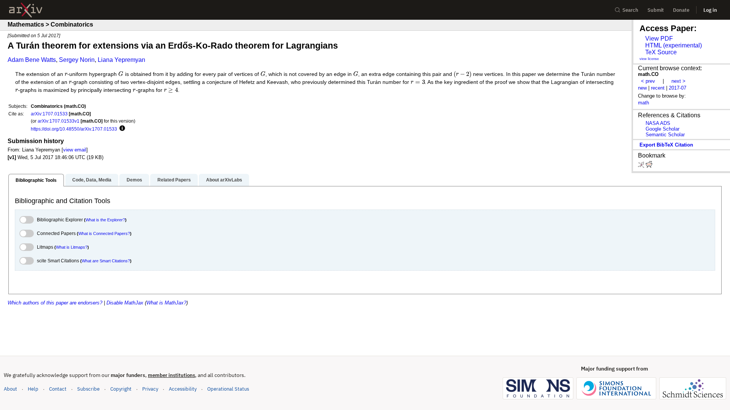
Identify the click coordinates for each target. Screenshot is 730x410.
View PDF (659, 38)
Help (33, 389)
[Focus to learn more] (121, 128)
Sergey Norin (77, 60)
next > (678, 81)
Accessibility (183, 389)
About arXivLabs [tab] (224, 180)
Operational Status (228, 388)
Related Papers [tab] (174, 180)
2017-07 (677, 88)
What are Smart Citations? (106, 261)
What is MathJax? (166, 303)
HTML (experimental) (673, 45)
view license (649, 59)
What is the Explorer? (105, 220)
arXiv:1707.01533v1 (58, 120)
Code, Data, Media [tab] (91, 180)
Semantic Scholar (665, 134)
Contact (58, 389)
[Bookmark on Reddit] (649, 166)
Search (630, 10)
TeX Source (661, 52)
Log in (710, 10)
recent (658, 88)
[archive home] (25, 10)
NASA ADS (658, 123)
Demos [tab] (134, 180)
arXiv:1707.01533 (49, 113)
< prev (648, 81)
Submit (655, 10)
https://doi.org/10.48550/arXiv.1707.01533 (74, 128)
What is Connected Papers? (104, 233)
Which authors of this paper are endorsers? (55, 303)
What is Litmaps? (71, 247)
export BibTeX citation (666, 145)
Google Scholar (662, 129)
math (643, 103)
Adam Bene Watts (32, 60)
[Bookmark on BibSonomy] (642, 166)
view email (74, 150)
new (642, 88)
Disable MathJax (124, 303)
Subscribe (88, 389)
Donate (681, 10)
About (10, 389)
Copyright (121, 389)
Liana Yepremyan (121, 60)
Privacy (150, 389)
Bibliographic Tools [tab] (36, 180)
